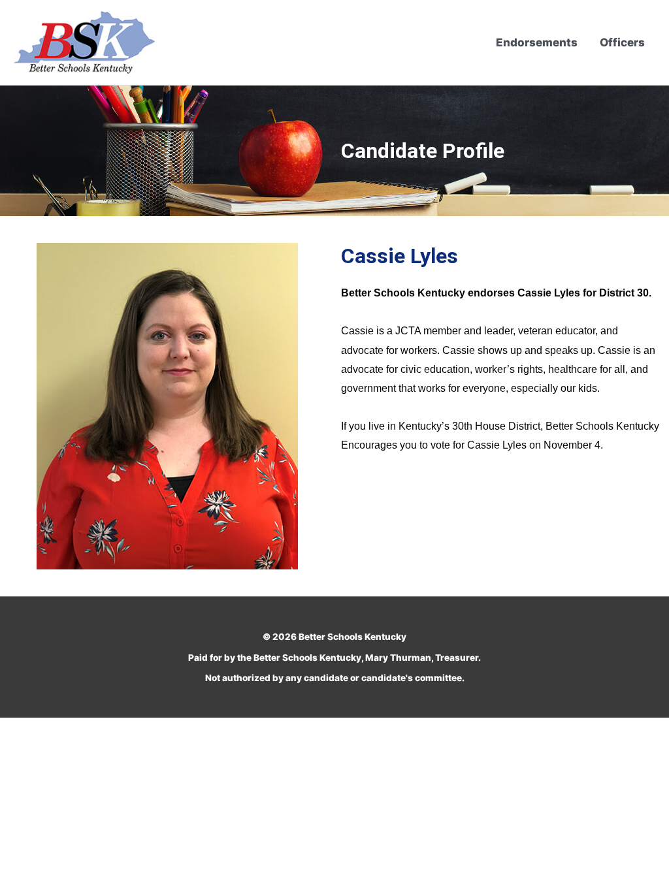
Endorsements (537, 42)
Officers (622, 42)
